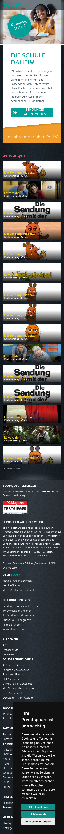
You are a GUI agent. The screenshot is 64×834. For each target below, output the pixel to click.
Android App (10, 718)
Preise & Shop (11, 624)
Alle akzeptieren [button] (38, 806)
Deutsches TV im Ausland (18, 697)
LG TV (6, 782)
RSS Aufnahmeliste (14, 693)
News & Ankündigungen (17, 581)
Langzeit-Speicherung (16, 670)
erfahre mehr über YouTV (33, 136)
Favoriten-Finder (13, 674)
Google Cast (10, 773)
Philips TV (8, 787)
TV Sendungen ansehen (17, 610)
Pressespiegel (11, 807)
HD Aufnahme (11, 679)
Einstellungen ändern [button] (38, 821)
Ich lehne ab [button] (38, 814)
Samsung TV (10, 777)
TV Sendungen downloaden (19, 615)
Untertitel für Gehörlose (17, 683)
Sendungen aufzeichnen (35, 112)
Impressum (9, 654)
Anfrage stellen (12, 828)
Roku (6, 763)
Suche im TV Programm (17, 620)
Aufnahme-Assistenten (17, 665)
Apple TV (8, 759)
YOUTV (12, 5)
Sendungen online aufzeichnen (21, 606)
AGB (5, 645)
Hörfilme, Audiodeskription (19, 688)
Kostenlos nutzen (13, 629)
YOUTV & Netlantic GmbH (19, 590)
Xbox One (9, 768)
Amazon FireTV (12, 749)
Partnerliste (10, 734)
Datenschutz (10, 650)
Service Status (11, 585)
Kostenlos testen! (19, 25)
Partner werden (12, 739)
